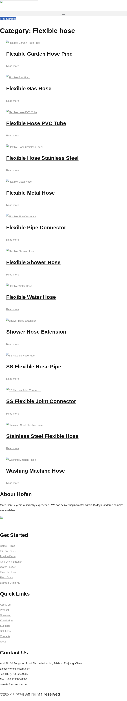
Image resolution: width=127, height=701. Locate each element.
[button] (63, 13)
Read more (12, 66)
